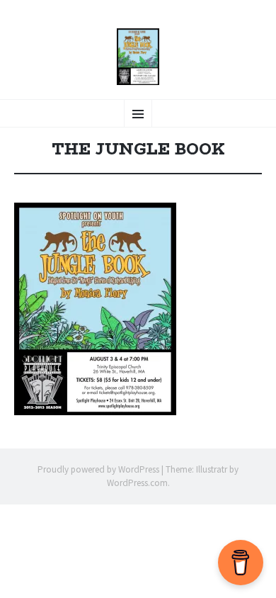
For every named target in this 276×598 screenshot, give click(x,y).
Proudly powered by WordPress (98, 469)
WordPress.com (137, 483)
